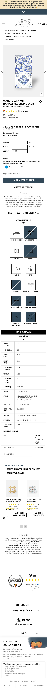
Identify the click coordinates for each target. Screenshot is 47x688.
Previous (21, 526)
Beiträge (23, 337)
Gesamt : (6, 151)
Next (25, 526)
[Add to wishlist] (40, 101)
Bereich (6, 142)
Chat (10, 553)
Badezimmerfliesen (11, 431)
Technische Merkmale (11, 174)
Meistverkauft (15, 473)
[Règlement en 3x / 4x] (23, 620)
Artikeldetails (24, 332)
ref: (4, 118)
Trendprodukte (14, 466)
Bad (18, 420)
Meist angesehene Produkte (23, 469)
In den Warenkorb (23, 180)
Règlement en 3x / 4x (23, 624)
